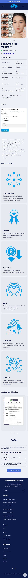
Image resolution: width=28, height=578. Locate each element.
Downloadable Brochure (9, 499)
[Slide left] (10, 40)
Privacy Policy (6, 548)
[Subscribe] (23, 490)
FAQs (4, 555)
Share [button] (4, 104)
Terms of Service (7, 551)
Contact (5, 561)
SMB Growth (6, 539)
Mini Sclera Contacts (8, 512)
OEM (4, 528)
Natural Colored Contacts (9, 502)
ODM (4, 532)
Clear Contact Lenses (8, 506)
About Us (5, 558)
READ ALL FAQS (14, 470)
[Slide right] (17, 40)
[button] (3, 6)
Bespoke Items (7, 535)
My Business (6, 120)
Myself (5, 118)
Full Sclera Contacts (8, 516)
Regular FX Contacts (8, 509)
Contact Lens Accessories (9, 519)
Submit (5, 130)
